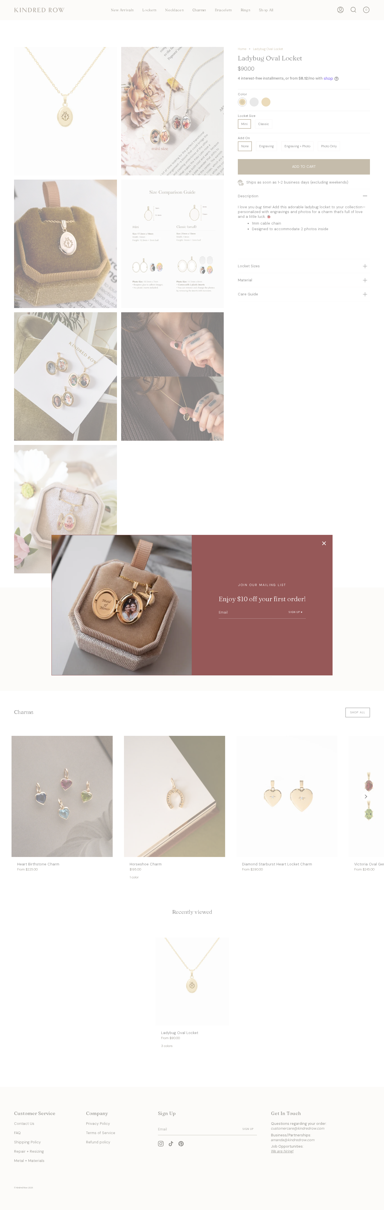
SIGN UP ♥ (295, 612)
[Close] (324, 543)
